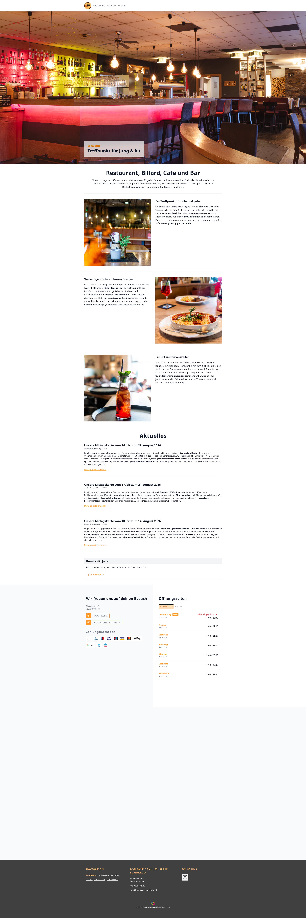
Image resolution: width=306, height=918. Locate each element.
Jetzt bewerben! (96, 574)
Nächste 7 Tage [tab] (166, 607)
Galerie (89, 879)
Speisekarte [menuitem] (99, 5)
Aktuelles (115, 875)
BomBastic (91, 875)
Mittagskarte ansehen (95, 469)
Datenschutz (112, 879)
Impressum (99, 879)
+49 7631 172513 (137, 885)
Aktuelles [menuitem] (111, 5)
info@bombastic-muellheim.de (144, 890)
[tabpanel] (188, 645)
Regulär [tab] (178, 607)
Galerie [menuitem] (122, 5)
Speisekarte (103, 875)
